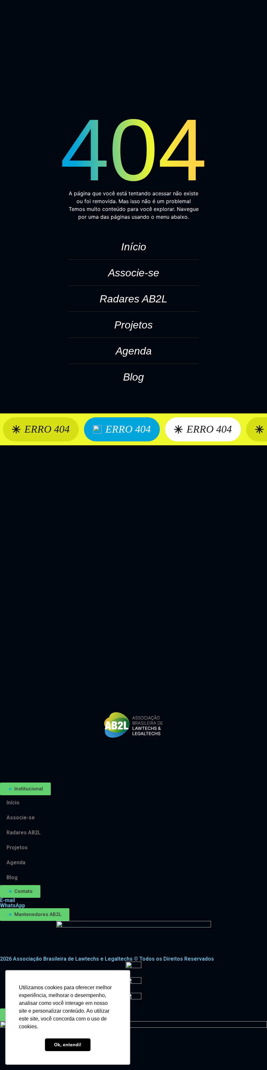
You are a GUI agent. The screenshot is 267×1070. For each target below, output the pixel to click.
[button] (25, 789)
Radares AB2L (133, 299)
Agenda (134, 351)
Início (133, 247)
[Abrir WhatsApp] (250, 1053)
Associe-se (133, 273)
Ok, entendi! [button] (67, 1044)
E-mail (7, 900)
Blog (133, 377)
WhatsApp (12, 905)
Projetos (133, 325)
